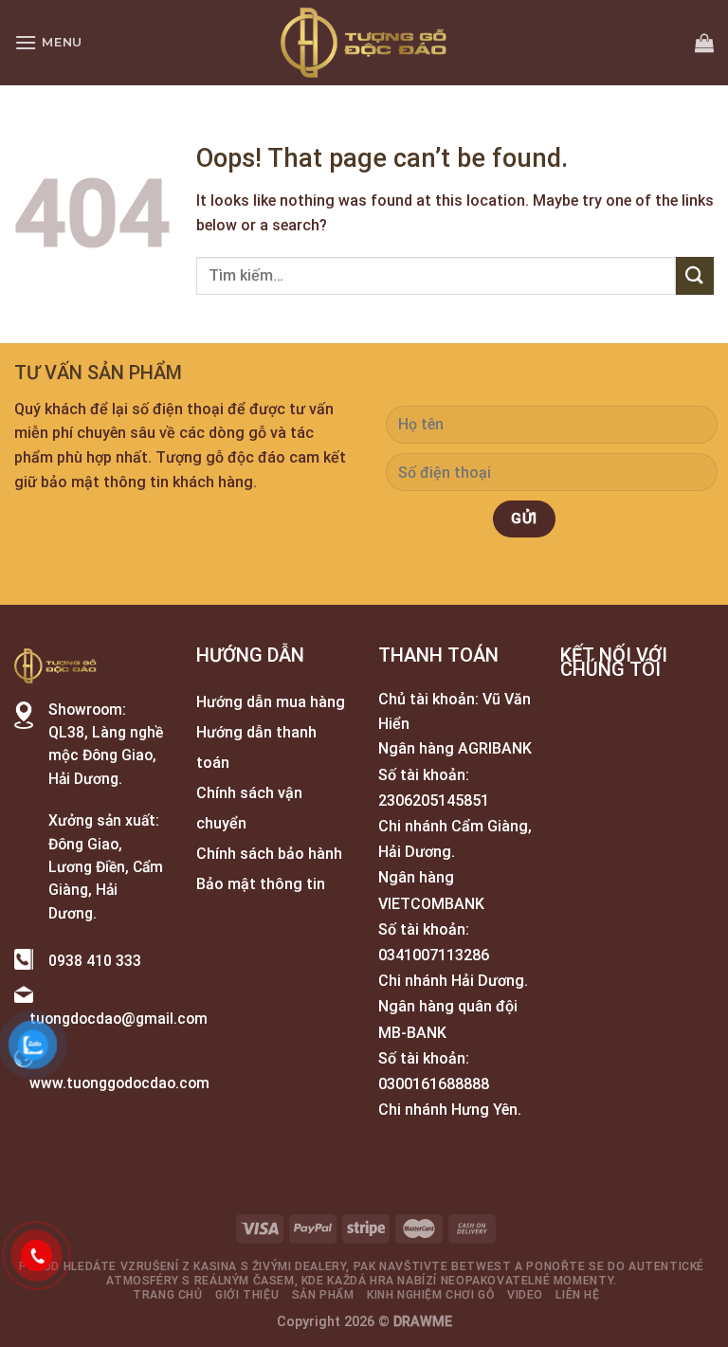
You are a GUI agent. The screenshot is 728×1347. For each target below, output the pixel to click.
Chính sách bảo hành (269, 854)
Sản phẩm (323, 1294)
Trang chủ (168, 1294)
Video (525, 1294)
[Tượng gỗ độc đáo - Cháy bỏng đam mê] (364, 42)
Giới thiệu (247, 1294)
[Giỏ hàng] (704, 43)
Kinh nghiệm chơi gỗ (431, 1294)
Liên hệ (577, 1294)
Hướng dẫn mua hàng (270, 702)
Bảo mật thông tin (260, 884)
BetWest (481, 1266)
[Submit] (695, 275)
